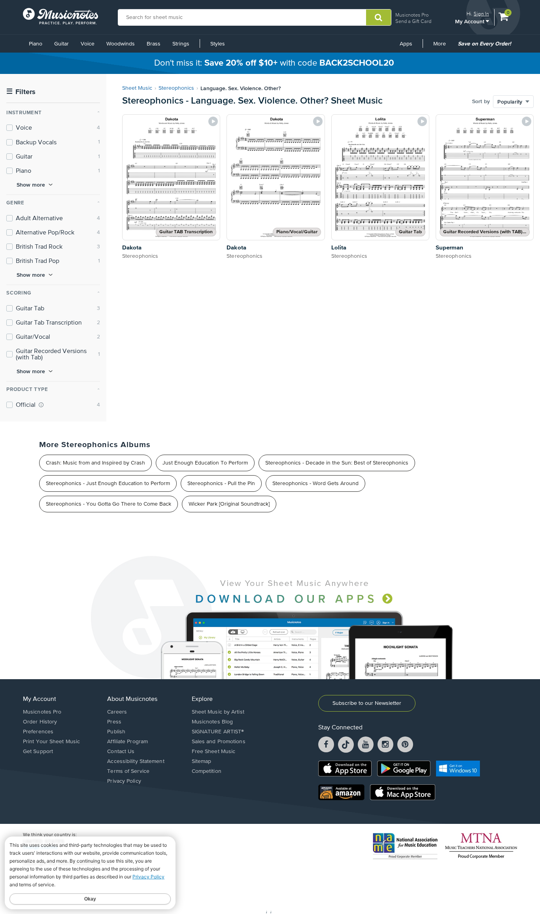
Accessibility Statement (135, 761)
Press (114, 722)
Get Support (38, 751)
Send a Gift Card (413, 21)
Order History (40, 722)
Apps (406, 44)
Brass (153, 44)
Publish (116, 732)
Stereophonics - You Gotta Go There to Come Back (108, 504)
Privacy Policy (124, 781)
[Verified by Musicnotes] (41, 404)
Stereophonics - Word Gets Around (315, 483)
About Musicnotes (132, 699)
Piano (35, 44)
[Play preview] (213, 121)
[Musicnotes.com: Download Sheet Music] (60, 16)
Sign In (481, 14)
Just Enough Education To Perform (205, 463)
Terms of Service (128, 771)
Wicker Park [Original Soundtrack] (229, 504)
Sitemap (201, 761)
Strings (180, 44)
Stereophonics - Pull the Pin (221, 483)
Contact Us (120, 751)
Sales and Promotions (218, 741)
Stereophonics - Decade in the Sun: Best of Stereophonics (336, 463)
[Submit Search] (378, 17)
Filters (21, 92)
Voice (87, 44)
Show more (31, 184)
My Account (470, 21)
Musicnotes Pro (412, 14)
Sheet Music (137, 88)
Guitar (61, 44)
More (442, 47)
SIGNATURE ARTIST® (218, 732)
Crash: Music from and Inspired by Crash (95, 463)
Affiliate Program (127, 741)
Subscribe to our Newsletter (366, 703)
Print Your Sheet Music (51, 741)
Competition (206, 771)
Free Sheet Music (214, 751)
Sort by (481, 101)
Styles (217, 44)
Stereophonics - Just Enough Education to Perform (108, 483)
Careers (117, 712)
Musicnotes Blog (212, 722)
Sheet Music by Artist (218, 712)
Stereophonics (176, 88)
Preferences (38, 732)
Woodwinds (120, 44)
